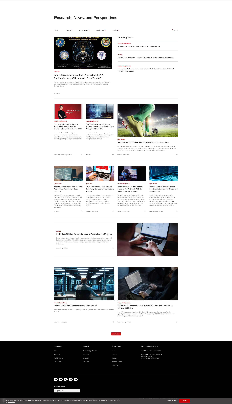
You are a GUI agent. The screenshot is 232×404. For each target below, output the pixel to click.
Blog (55, 351)
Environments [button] (83, 30)
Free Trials (86, 361)
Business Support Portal (90, 351)
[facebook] (61, 379)
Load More (116, 334)
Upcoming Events (117, 361)
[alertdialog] (116, 401)
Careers (114, 354)
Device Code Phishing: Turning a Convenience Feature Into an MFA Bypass (146, 57)
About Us (114, 351)
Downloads (86, 358)
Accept (184, 400)
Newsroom (57, 354)
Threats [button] (68, 30)
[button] (67, 390)
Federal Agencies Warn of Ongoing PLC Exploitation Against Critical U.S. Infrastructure (163, 189)
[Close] (229, 401)
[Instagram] (71, 379)
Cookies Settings (171, 400)
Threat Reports (58, 358)
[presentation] (83, 53)
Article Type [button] (100, 30)
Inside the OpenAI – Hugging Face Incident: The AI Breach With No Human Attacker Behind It (130, 189)
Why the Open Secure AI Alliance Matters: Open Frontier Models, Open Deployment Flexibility (100, 126)
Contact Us (86, 354)
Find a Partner (58, 361)
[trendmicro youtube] (76, 379)
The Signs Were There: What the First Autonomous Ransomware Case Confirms (68, 189)
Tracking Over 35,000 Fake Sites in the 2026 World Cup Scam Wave (143, 142)
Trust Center (115, 365)
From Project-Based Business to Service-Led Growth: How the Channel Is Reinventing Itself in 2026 (68, 126)
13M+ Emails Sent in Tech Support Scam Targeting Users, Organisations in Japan (100, 189)
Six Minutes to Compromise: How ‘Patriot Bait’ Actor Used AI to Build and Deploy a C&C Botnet (145, 307)
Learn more (11, 402)
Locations (114, 358)
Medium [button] (115, 30)
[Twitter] (66, 379)
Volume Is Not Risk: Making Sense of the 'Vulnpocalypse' (139, 46)
